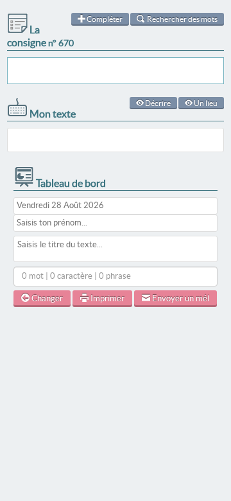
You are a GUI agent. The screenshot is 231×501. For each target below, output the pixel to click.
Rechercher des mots (182, 19)
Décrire (157, 103)
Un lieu (205, 103)
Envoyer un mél (179, 298)
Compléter (104, 19)
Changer (46, 298)
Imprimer (106, 298)
